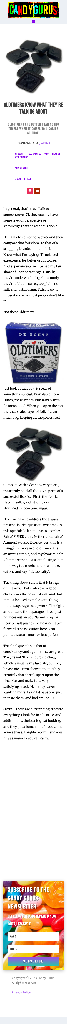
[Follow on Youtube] (37, 191)
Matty (27, 773)
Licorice (56, 154)
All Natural (35, 154)
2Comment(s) (21, 168)
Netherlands (21, 157)
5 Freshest (20, 154)
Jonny (45, 143)
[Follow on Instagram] (30, 191)
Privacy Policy (21, 992)
